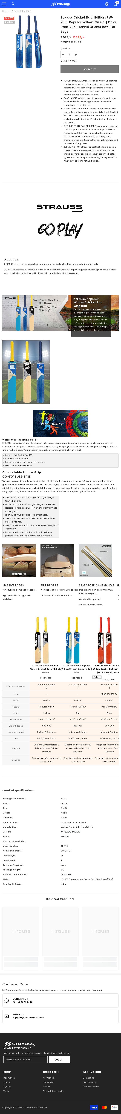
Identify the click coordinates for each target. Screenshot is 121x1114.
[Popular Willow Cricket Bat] (45, 640)
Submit (59, 1059)
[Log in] (107, 4)
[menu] (4, 4)
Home (5, 11)
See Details (45, 677)
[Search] (13, 4)
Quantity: (65, 48)
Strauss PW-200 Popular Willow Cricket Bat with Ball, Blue (76, 669)
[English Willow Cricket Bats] (76, 640)
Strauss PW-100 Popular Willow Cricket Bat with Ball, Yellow (45, 669)
